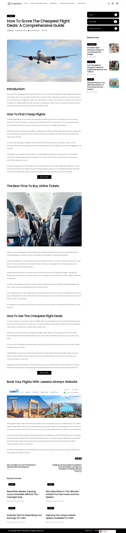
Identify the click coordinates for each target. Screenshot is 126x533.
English (105, 531)
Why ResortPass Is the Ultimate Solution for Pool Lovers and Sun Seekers (62, 494)
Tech (25, 3)
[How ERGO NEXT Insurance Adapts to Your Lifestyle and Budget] (114, 48)
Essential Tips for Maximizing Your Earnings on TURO (24, 517)
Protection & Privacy (67, 3)
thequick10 (10, 30)
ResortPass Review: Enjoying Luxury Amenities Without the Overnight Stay (22, 494)
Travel (11, 16)
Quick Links (81, 3)
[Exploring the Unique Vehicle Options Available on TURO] (64, 508)
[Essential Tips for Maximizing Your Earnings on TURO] (25, 508)
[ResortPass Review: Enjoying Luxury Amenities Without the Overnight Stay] (25, 485)
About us (88, 531)
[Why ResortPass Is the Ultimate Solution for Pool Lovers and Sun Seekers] (64, 485)
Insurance (53, 3)
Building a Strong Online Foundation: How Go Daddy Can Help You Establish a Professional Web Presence (67, 469)
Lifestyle (91, 62)
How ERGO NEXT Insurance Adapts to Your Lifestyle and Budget (95, 51)
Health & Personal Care (39, 3)
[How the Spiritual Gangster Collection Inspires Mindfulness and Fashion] (114, 66)
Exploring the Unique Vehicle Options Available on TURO (61, 517)
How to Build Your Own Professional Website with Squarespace (21, 467)
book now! (44, 177)
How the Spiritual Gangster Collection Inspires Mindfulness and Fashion (97, 68)
